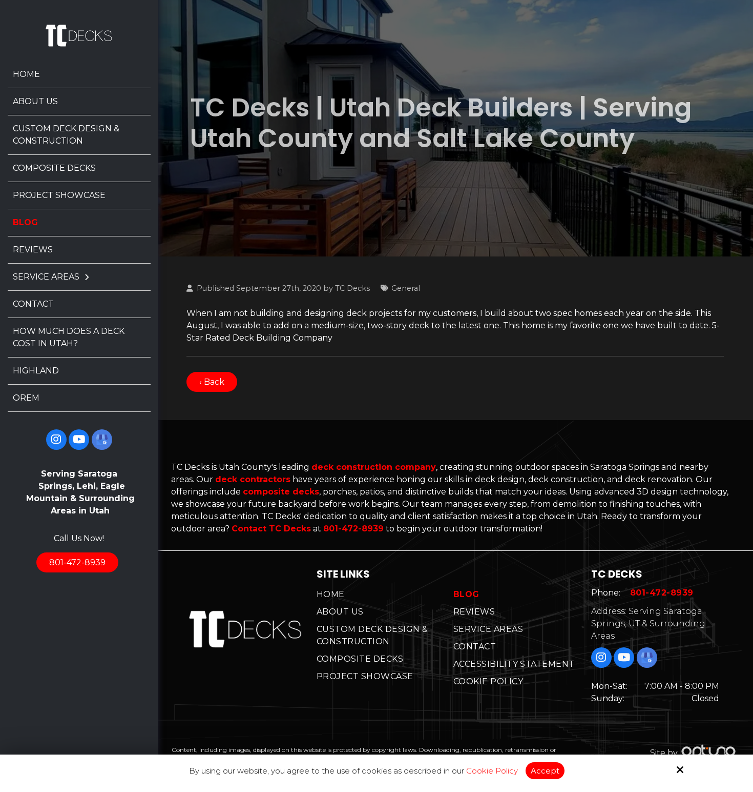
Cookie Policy (492, 771)
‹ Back (211, 382)
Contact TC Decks (271, 528)
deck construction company (373, 467)
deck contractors (252, 479)
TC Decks (352, 288)
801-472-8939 (77, 562)
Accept (545, 771)
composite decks (281, 492)
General (405, 288)
